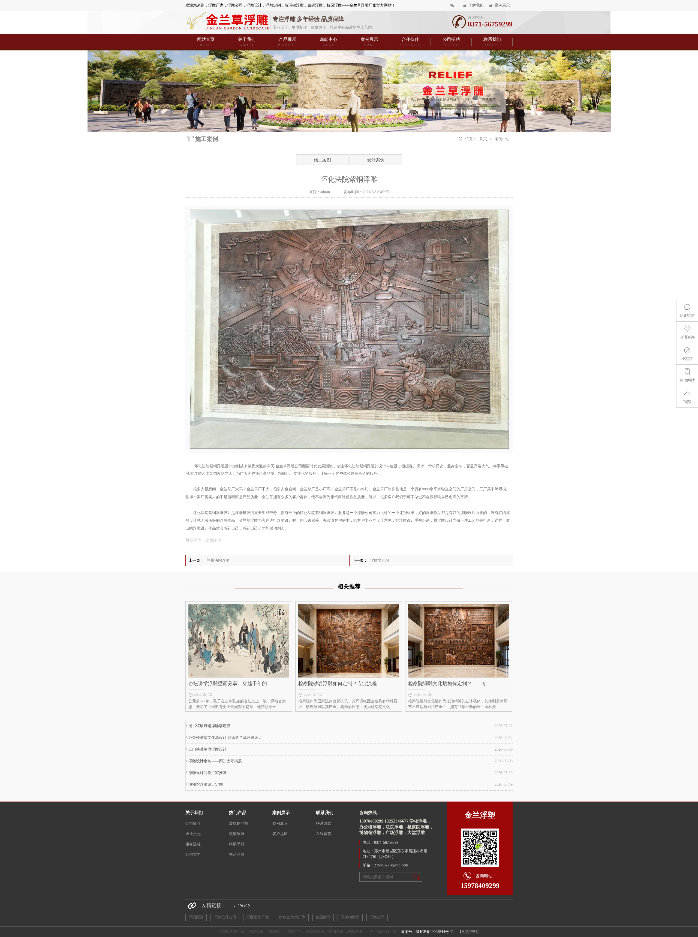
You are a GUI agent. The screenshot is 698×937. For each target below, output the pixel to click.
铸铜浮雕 (236, 844)
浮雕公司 (377, 917)
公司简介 (193, 823)
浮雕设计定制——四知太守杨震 (215, 761)
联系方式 (323, 823)
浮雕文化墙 (379, 560)
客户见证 (280, 834)
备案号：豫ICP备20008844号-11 (427, 932)
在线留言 (323, 834)
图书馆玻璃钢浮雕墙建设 (209, 726)
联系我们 (492, 42)
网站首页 (206, 42)
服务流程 (193, 844)
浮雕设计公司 (224, 917)
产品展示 (287, 42)
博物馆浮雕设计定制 (205, 784)
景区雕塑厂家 (257, 917)
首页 (483, 139)
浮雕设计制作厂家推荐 (207, 773)
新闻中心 (328, 42)
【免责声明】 (469, 932)
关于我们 (246, 42)
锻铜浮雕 (236, 834)
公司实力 (193, 855)
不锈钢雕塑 (350, 917)
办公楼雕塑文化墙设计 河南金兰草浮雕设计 (225, 738)
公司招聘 (451, 42)
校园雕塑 (323, 917)
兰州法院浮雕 (218, 560)
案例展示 (502, 5)
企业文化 (193, 834)
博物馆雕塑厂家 (292, 917)
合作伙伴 (410, 42)
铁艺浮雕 (236, 855)
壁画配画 (196, 917)
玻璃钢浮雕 (238, 823)
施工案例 (322, 160)
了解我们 (476, 5)
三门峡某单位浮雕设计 (207, 749)
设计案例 (375, 160)
